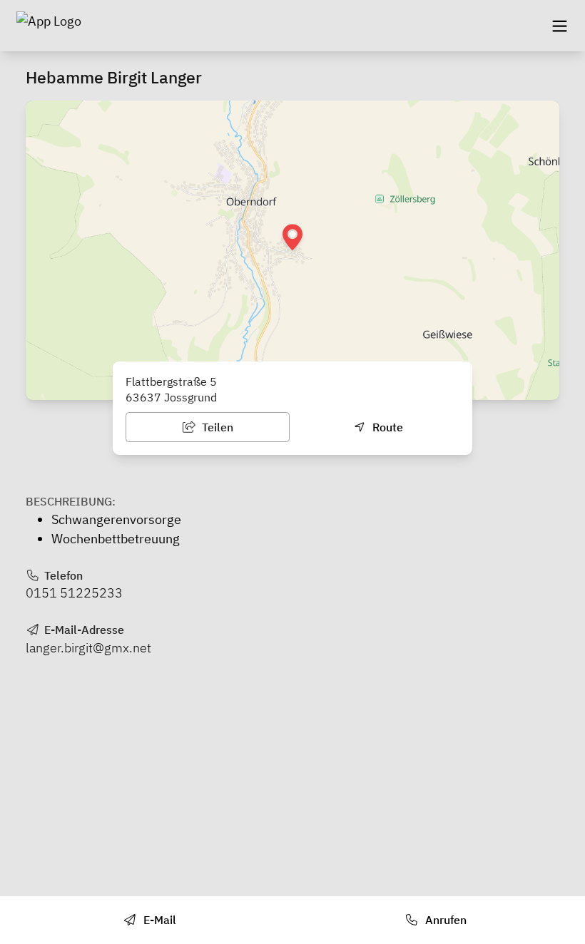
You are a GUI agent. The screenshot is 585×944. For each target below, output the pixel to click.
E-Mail (158, 920)
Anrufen (444, 920)
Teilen (216, 427)
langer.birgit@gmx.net (88, 648)
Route (386, 427)
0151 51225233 (74, 593)
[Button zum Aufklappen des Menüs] (559, 25)
